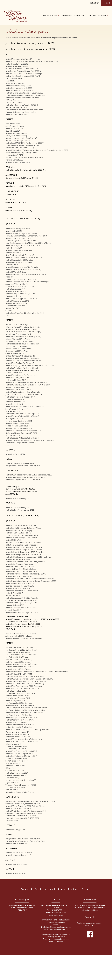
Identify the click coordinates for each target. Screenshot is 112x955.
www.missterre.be (56, 941)
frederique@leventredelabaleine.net (56, 927)
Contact (106, 3)
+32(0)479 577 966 (58, 910)
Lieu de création (79, 15)
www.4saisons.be (56, 915)
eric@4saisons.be (59, 912)
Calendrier (94, 3)
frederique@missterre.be (59, 939)
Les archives (102, 15)
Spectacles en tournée (50, 15)
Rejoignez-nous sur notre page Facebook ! (89, 924)
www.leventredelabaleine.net (56, 929)
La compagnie (91, 15)
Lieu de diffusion (67, 15)
